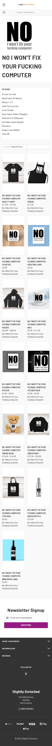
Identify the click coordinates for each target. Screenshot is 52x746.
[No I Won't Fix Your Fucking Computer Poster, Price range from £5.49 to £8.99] (13, 361)
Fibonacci (6, 126)
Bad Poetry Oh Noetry (12, 98)
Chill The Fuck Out (10, 106)
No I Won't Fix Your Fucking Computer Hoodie (11, 324)
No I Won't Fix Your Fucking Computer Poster (11, 387)
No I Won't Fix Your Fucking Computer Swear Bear (11, 450)
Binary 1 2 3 (7, 102)
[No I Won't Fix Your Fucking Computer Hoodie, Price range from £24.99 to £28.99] (13, 298)
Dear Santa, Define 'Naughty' (15, 114)
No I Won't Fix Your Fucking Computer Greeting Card (36, 261)
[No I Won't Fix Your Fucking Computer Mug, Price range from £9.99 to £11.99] (38, 298)
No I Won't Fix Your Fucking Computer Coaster (11, 261)
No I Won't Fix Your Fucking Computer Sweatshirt (36, 450)
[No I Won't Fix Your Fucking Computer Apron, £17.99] (38, 172)
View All (5, 134)
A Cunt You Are (9, 94)
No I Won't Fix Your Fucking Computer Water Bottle (36, 513)
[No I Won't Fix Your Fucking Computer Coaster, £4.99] (13, 235)
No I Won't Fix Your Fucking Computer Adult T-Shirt (11, 198)
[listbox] (19, 147)
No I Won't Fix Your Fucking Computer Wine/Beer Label (11, 576)
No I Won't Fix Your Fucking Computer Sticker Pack (36, 387)
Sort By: (7, 147)
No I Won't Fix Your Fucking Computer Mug (36, 324)
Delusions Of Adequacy (12, 118)
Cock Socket (8, 110)
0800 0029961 (27, 709)
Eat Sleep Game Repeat (12, 122)
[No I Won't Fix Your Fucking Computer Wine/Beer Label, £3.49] (13, 550)
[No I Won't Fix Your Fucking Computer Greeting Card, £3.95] (38, 235)
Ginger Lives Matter (11, 130)
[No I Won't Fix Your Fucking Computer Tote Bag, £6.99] (13, 487)
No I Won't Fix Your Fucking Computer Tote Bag (11, 513)
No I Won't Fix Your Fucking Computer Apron (36, 198)
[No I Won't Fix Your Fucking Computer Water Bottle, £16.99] (38, 487)
